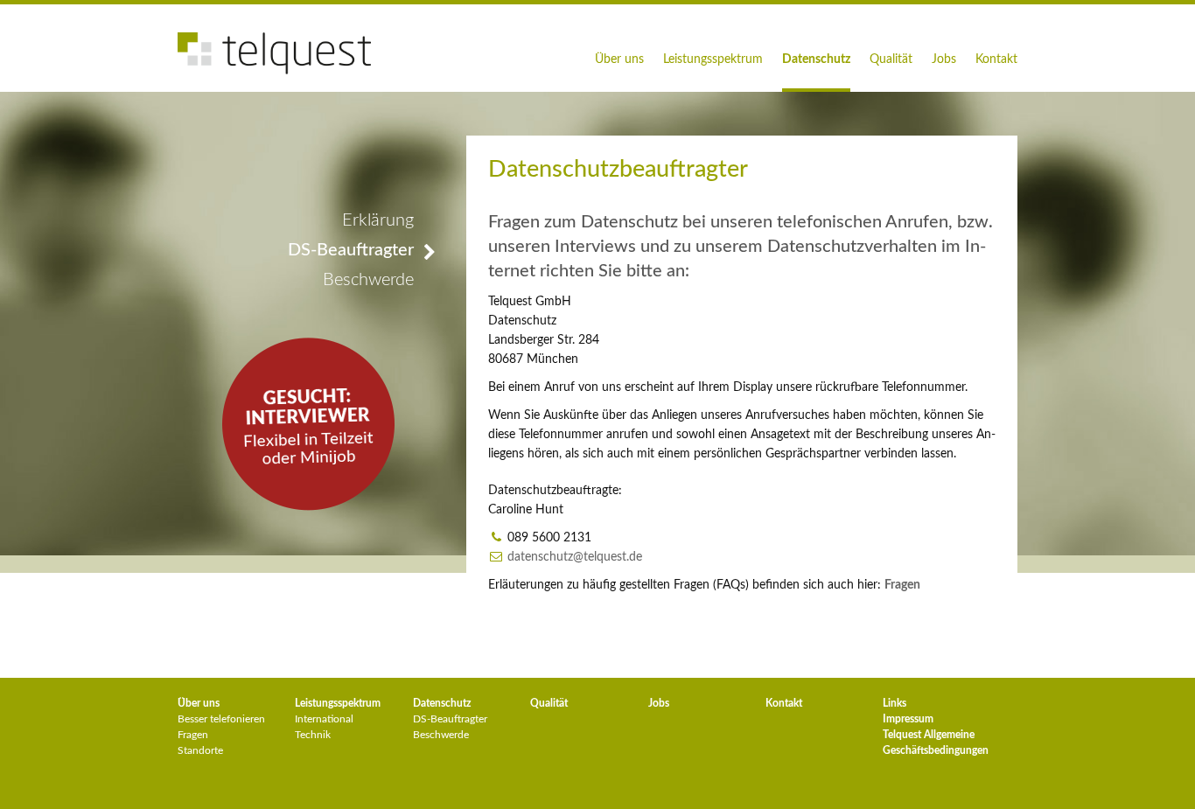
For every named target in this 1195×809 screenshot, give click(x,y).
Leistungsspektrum (713, 59)
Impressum (908, 719)
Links (894, 703)
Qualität (891, 59)
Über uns (619, 59)
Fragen (193, 734)
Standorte (200, 750)
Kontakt (996, 59)
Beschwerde (368, 280)
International (324, 719)
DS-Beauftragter (351, 250)
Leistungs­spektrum (338, 703)
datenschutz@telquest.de (574, 557)
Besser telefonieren (221, 719)
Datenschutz (816, 59)
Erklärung (378, 220)
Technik (313, 734)
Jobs (944, 59)
